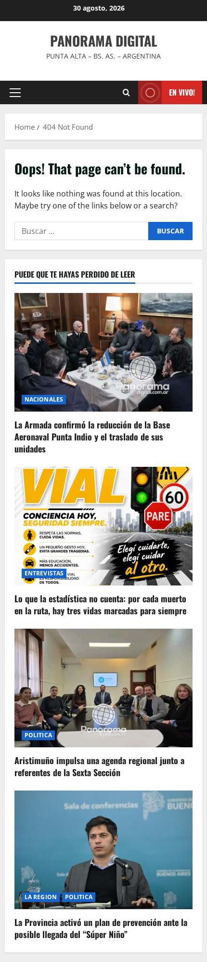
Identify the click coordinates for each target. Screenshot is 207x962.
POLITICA (38, 735)
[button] (15, 93)
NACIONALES (44, 399)
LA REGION (41, 897)
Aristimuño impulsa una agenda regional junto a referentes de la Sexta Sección (99, 766)
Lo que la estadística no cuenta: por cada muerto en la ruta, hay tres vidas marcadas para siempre (100, 604)
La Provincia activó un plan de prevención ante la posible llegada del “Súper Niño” (100, 928)
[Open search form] (126, 92)
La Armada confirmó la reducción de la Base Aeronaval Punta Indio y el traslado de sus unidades (92, 436)
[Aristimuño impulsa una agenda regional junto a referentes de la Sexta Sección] (103, 688)
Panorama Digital (103, 40)
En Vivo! (182, 92)
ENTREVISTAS (44, 573)
